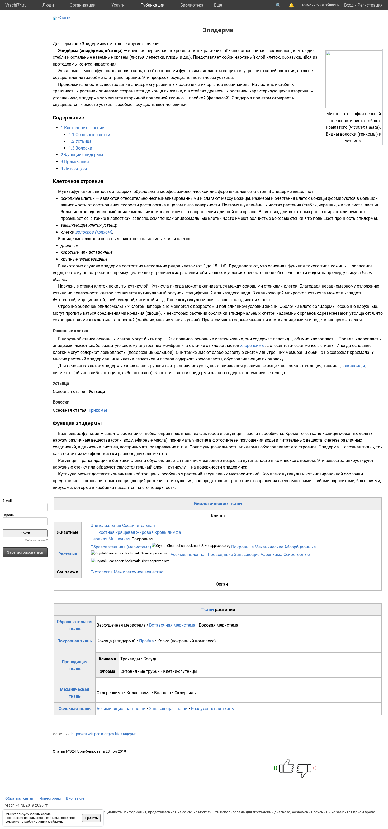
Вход (349, 5)
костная (106, 532)
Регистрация (370, 5)
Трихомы (98, 410)
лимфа (174, 532)
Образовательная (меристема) (121, 546)
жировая (145, 532)
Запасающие (246, 554)
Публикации (152, 5)
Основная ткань (75, 708)
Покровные (242, 546)
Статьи (64, 18)
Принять (91, 818)
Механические (269, 546)
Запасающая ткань (168, 708)
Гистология (102, 572)
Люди (48, 5)
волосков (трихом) (93, 232)
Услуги (118, 5)
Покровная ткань (74, 640)
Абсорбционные (300, 546)
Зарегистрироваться (25, 552)
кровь (161, 532)
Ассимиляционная (189, 554)
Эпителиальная (106, 525)
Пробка (146, 640)
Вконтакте (75, 798)
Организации (83, 5)
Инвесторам (50, 798)
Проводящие (220, 554)
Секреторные (296, 554)
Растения (67, 554)
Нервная (99, 538)
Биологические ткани (218, 503)
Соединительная (138, 525)
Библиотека (192, 5)
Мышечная (119, 538)
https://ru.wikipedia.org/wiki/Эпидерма (104, 734)
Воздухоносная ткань (212, 708)
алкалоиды (353, 365)
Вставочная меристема (172, 625)
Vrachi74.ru (16, 5)
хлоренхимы (252, 345)
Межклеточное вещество (138, 572)
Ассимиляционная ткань (121, 708)
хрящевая (125, 532)
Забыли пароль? (36, 540)
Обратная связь (19, 798)
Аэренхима (271, 554)
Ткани (207, 609)
